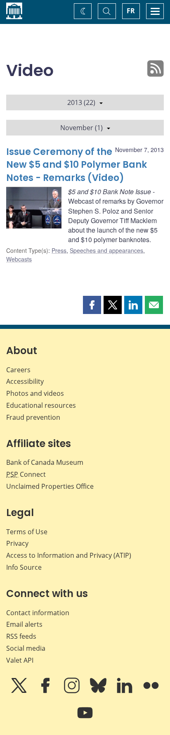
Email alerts (24, 624)
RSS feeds (21, 636)
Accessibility (25, 381)
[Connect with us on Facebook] (46, 691)
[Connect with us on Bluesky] (99, 691)
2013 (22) (81, 102)
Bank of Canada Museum (44, 462)
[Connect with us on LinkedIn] (125, 691)
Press (59, 250)
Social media (25, 648)
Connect (26, 474)
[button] (92, 305)
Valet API (19, 660)
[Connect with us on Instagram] (72, 691)
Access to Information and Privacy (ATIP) (68, 555)
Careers (18, 369)
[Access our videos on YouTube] (85, 718)
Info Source (24, 567)
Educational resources (41, 405)
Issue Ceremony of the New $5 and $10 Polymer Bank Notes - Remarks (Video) (76, 165)
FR (131, 10)
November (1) (81, 127)
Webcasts (19, 259)
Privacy (17, 543)
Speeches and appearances (106, 250)
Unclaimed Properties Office (50, 486)
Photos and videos (35, 393)
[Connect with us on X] (20, 691)
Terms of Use (26, 531)
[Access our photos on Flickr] (151, 691)
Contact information (37, 612)
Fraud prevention (33, 417)
